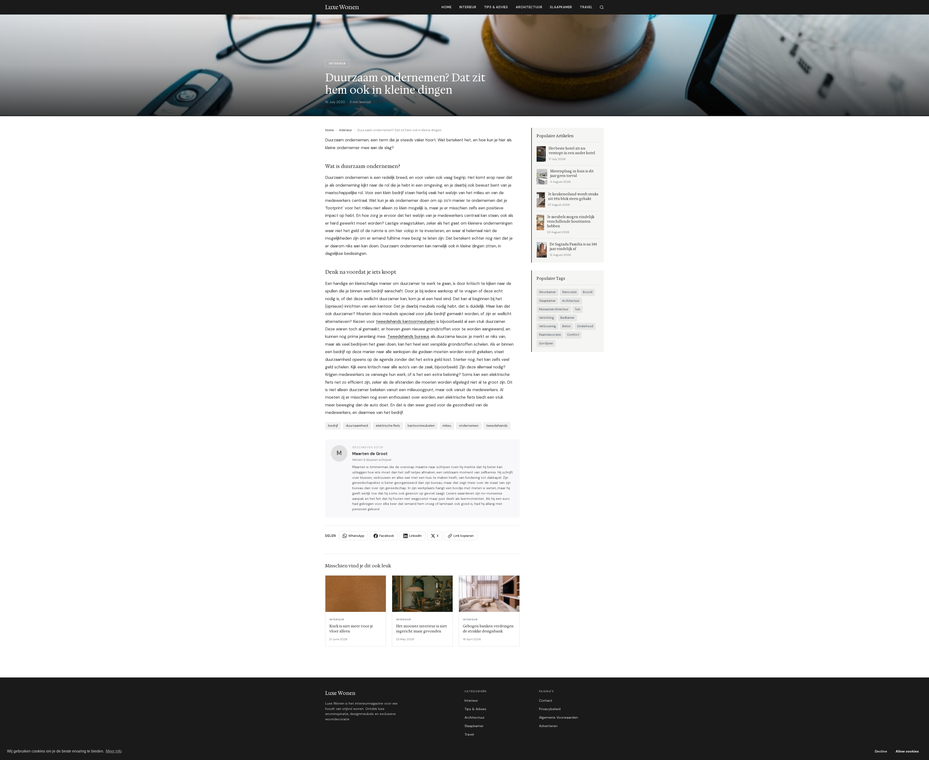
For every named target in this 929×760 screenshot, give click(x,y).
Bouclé (587, 292)
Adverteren (548, 726)
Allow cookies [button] (907, 751)
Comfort (573, 335)
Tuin (577, 309)
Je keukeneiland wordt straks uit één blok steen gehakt (573, 196)
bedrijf (333, 426)
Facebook (386, 536)
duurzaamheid (357, 426)
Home (446, 7)
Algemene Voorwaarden (558, 717)
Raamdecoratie (550, 335)
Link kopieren (464, 536)
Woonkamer (547, 292)
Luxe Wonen (340, 693)
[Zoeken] (601, 7)
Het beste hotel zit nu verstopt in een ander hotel (572, 150)
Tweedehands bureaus (408, 336)
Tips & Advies (496, 7)
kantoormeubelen (421, 426)
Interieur (467, 7)
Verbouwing (547, 326)
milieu (446, 426)
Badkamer (567, 318)
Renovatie (569, 292)
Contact (545, 700)
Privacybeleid (550, 709)
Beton (566, 326)
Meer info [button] (114, 751)
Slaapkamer (561, 7)
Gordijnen (546, 343)
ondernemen (469, 426)
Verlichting (546, 318)
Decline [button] (881, 751)
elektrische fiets (388, 426)
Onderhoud (585, 326)
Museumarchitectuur (554, 309)
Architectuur (529, 7)
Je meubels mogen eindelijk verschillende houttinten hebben (570, 221)
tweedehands (497, 426)
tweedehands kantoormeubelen (405, 321)
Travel (586, 7)
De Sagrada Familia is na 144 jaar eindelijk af (573, 246)
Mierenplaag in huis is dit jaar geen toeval (572, 173)
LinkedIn (415, 536)
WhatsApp (356, 536)
